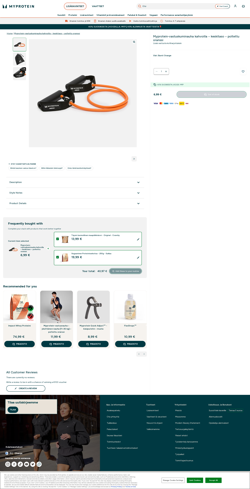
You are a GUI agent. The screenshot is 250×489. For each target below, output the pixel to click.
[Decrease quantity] (157, 71)
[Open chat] (39, 464)
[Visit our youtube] (26, 464)
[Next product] (144, 354)
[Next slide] (146, 325)
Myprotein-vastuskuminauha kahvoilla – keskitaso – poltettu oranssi (47, 33)
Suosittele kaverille (225, 410)
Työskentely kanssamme (186, 442)
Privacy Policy (116, 487)
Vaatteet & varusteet (157, 417)
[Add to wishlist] (243, 71)
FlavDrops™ (130, 326)
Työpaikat (179, 454)
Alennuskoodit (215, 417)
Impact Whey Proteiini (19, 326)
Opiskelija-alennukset (219, 423)
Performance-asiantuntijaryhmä (177, 15)
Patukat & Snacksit (137, 15)
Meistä (178, 410)
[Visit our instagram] (7, 464)
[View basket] (243, 6)
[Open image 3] (19, 74)
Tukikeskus (112, 423)
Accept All (213, 480)
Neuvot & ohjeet (154, 423)
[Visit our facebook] (14, 464)
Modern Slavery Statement (187, 423)
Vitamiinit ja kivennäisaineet (110, 15)
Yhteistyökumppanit (184, 448)
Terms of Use (130, 487)
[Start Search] (140, 6)
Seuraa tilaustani (114, 435)
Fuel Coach (224, 6)
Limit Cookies (195, 480)
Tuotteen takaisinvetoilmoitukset (122, 448)
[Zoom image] (134, 42)
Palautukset (112, 429)
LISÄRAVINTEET (75, 6)
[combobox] (183, 6)
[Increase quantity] (166, 71)
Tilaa (13, 410)
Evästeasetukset (14, 447)
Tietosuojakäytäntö (184, 429)
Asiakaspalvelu (113, 410)
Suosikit (61, 15)
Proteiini (72, 15)
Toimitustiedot (114, 442)
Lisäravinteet (86, 15)
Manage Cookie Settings (173, 480)
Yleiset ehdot (181, 435)
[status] (161, 71)
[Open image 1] (19, 44)
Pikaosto (21, 344)
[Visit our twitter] (32, 464)
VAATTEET (98, 6)
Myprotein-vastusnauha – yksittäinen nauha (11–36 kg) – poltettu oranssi (56, 329)
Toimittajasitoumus (184, 460)
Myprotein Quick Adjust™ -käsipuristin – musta (93, 327)
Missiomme (180, 417)
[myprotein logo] (18, 6)
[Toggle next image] (134, 158)
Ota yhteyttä (113, 417)
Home (10, 33)
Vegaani (153, 15)
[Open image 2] (19, 59)
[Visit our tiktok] (20, 464)
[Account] (235, 6)
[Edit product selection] (138, 239)
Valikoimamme (153, 429)
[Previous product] (139, 354)
